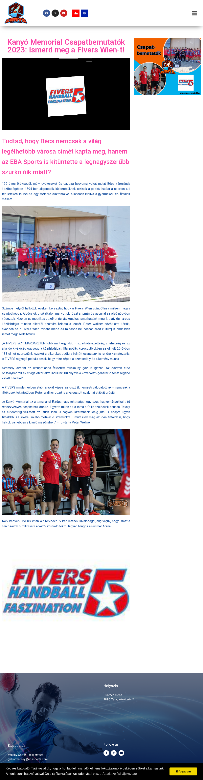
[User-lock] (75, 13)
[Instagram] (55, 13)
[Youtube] (63, 13)
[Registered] (84, 13)
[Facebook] (46, 13)
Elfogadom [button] (183, 771)
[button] (194, 13)
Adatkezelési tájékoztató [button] (119, 773)
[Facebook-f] (106, 753)
